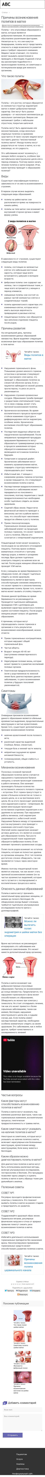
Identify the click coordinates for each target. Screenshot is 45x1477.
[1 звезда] (12, 1284)
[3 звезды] (16, 1284)
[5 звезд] (20, 1284)
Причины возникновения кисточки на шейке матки (21, 1389)
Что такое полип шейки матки (20, 1326)
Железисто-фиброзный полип (21, 1367)
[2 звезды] (14, 1284)
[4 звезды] (18, 1284)
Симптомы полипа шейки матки (21, 1346)
